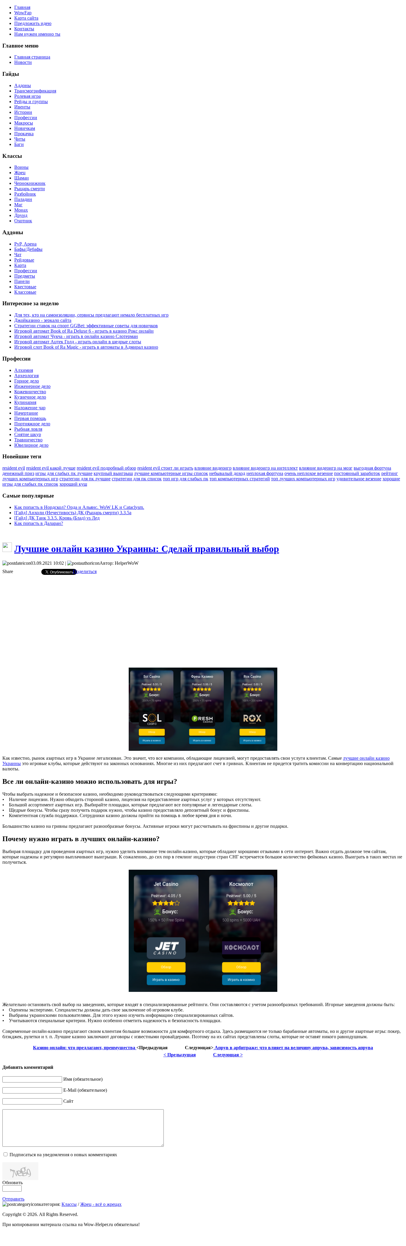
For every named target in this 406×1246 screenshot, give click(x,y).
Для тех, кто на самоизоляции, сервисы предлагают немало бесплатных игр (91, 314)
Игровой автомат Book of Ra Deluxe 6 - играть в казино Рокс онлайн (84, 330)
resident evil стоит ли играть (165, 468)
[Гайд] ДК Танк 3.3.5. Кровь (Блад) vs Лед (57, 517)
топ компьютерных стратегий (240, 478)
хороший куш (73, 484)
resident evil (13, 468)
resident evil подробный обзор (106, 468)
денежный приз (18, 473)
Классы (69, 1204)
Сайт (68, 1101)
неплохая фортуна (264, 473)
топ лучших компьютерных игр (303, 478)
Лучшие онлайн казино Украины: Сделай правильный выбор (146, 548)
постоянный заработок (357, 473)
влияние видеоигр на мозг (326, 468)
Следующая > (228, 1054)
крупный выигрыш (113, 473)
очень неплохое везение (308, 473)
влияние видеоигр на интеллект (265, 468)
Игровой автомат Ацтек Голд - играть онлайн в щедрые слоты (77, 341)
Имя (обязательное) (83, 1079)
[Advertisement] (203, 621)
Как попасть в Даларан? (38, 523)
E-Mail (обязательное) (85, 1090)
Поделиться (85, 571)
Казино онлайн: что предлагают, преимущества (84, 1047)
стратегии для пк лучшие (85, 478)
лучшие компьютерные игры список (171, 473)
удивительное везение (358, 478)
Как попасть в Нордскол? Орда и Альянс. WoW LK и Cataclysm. (79, 507)
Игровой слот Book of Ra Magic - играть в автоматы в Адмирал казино (86, 347)
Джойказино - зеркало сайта (42, 320)
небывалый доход (227, 473)
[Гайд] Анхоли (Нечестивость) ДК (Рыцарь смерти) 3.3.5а (72, 512)
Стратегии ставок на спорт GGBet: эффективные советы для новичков (86, 325)
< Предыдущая (179, 1054)
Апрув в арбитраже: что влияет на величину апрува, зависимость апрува (293, 1047)
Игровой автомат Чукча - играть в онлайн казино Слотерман (76, 336)
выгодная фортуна (372, 468)
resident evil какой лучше (50, 468)
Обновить (12, 1182)
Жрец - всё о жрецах (101, 1204)
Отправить (13, 1198)
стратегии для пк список (137, 478)
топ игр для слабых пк (185, 478)
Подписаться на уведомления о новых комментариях (63, 1154)
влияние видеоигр (213, 468)
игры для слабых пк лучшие (63, 473)
